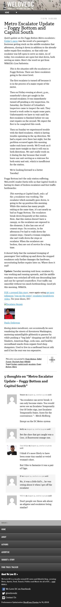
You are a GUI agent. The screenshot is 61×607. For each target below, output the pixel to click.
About (3, 537)
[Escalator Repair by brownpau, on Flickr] (13, 304)
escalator (32, 364)
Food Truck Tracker (9, 567)
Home (7, 12)
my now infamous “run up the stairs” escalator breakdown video (29, 296)
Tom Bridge (24, 446)
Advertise (5, 552)
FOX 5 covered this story (16, 293)
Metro (14, 367)
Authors (4, 544)
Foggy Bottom (30, 359)
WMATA (27, 362)
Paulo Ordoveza (12, 323)
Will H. (22, 496)
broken (14, 364)
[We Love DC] (32, 5)
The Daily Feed (17, 362)
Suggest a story (8, 559)
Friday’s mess (11, 41)
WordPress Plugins (31, 602)
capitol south (23, 364)
